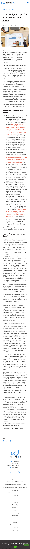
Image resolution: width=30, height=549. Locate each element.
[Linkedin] (19, 472)
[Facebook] (10, 472)
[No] (26, 545)
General (23, 25)
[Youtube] (16, 472)
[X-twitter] (13, 472)
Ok (15, 546)
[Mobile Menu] (28, 3)
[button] (3, 441)
